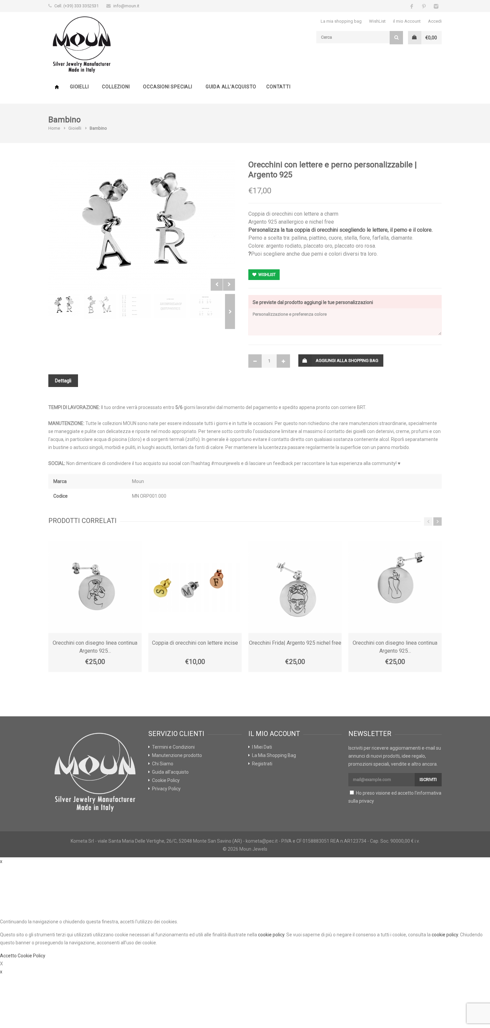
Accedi (435, 21)
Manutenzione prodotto (177, 755)
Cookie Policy (166, 780)
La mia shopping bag (341, 21)
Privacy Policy (166, 788)
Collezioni (116, 86)
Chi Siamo (162, 763)
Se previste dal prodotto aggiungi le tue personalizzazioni (313, 302)
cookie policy (271, 934)
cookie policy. (445, 934)
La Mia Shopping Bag (274, 755)
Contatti (278, 86)
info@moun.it (126, 5)
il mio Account (407, 21)
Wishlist (266, 274)
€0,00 (431, 37)
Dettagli (63, 380)
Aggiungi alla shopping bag (347, 360)
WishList (377, 21)
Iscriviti (428, 779)
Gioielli (79, 86)
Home (56, 87)
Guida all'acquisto (231, 86)
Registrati (262, 763)
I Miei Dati (262, 747)
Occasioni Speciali (167, 86)
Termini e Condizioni (173, 747)
